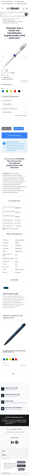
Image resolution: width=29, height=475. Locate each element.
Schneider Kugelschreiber (9, 20)
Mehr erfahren (7, 468)
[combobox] (13, 14)
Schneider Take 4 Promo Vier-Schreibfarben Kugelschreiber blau (14, 351)
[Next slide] (25, 373)
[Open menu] (2, 8)
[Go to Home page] (12, 8)
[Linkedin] (12, 442)
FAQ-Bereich (18, 420)
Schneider (18, 18)
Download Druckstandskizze (11, 228)
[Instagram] (16, 442)
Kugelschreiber (10, 18)
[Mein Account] (23, 8)
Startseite (4, 18)
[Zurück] (3, 57)
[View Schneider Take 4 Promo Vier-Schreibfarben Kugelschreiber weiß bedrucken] (5, 72)
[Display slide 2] (16, 373)
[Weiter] (25, 57)
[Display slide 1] (13, 373)
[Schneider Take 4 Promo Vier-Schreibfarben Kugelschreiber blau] (14, 334)
